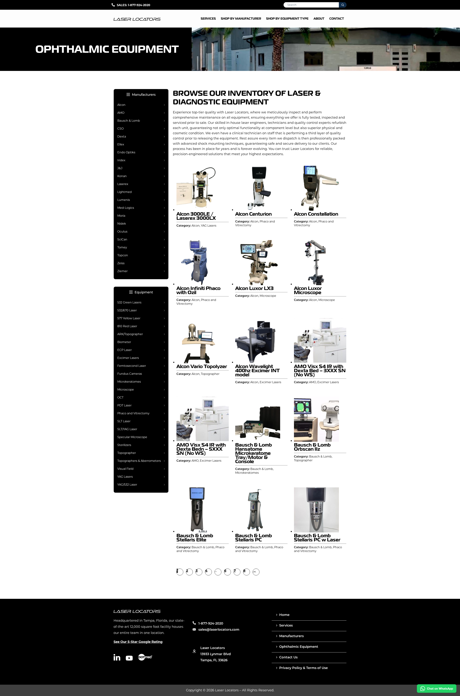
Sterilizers (124, 445)
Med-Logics (125, 208)
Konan (122, 176)
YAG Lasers (125, 476)
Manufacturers (144, 95)
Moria (121, 215)
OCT (120, 397)
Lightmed (124, 192)
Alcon (121, 105)
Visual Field (125, 468)
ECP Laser (124, 350)
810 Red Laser (127, 326)
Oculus (122, 231)
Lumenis (123, 200)
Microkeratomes (129, 381)
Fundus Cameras (129, 373)
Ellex (120, 144)
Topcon (122, 255)
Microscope (125, 389)
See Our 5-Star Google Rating (138, 642)
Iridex (121, 160)
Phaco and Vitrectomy (133, 413)
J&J (119, 168)
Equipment (144, 292)
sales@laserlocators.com (218, 630)
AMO (120, 112)
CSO (120, 128)
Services (286, 625)
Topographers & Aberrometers (139, 461)
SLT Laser (123, 421)
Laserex (122, 184)
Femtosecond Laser (131, 366)
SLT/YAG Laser (127, 429)
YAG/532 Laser (127, 484)
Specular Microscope (132, 437)
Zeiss (121, 263)
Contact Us (288, 657)
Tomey (122, 247)
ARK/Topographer (130, 334)
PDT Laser (124, 405)
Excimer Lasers (128, 358)
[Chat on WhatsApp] (436, 691)
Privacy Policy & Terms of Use (303, 668)
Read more (205, 208)
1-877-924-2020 (139, 5)
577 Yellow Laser (128, 318)
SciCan (122, 239)
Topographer (126, 453)
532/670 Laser (127, 310)
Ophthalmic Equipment (298, 647)
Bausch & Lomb (128, 120)
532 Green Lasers (129, 302)
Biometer (124, 342)
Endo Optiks (126, 152)
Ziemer (122, 271)
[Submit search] (342, 5)
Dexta (121, 136)
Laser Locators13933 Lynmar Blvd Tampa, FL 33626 (215, 654)
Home (284, 615)
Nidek (121, 223)
